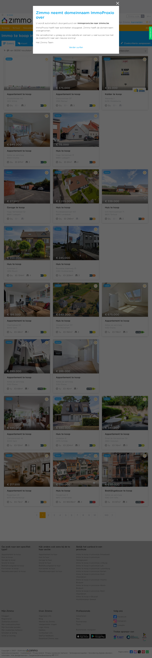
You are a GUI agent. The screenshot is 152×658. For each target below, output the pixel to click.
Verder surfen (76, 47)
